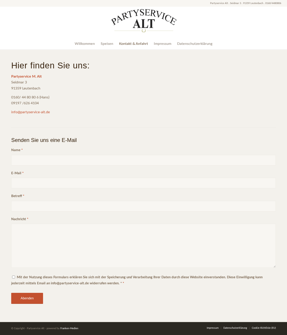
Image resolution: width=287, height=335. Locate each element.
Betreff (17, 196)
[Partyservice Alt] (143, 22)
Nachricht (19, 219)
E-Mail (17, 173)
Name (17, 150)
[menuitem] (85, 43)
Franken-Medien (69, 328)
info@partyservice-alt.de (30, 112)
